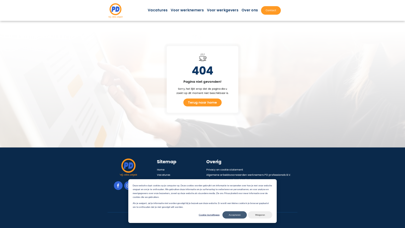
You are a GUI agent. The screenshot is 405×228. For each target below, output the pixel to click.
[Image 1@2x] (115, 4)
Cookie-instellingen (209, 214)
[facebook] (118, 185)
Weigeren (260, 214)
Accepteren (235, 214)
